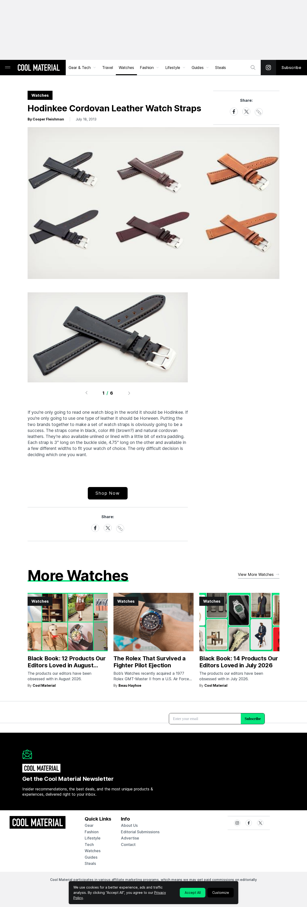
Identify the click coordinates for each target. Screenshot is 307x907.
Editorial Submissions (140, 831)
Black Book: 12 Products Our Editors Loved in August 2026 (67, 665)
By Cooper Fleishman (46, 119)
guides (91, 857)
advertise (130, 838)
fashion (92, 831)
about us (129, 825)
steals (220, 67)
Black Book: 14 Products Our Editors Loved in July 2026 (238, 662)
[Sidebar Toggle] (8, 67)
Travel (107, 67)
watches (92, 850)
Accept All (193, 892)
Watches (126, 67)
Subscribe (291, 67)
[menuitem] (82, 67)
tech (89, 844)
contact (128, 844)
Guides (198, 67)
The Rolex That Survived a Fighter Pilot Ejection (149, 662)
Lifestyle (172, 67)
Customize (220, 892)
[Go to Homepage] (38, 68)
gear (89, 825)
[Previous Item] (86, 393)
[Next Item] (129, 393)
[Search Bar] (253, 67)
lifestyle (92, 838)
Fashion (147, 67)
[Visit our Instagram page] (268, 67)
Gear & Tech (80, 67)
